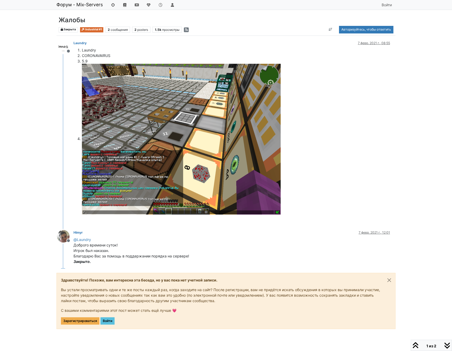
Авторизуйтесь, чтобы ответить (366, 29)
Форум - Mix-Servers (79, 4)
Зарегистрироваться (80, 321)
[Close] (389, 280)
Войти (107, 321)
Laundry (80, 43)
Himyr (78, 232)
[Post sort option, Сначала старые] (330, 29)
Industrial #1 (93, 29)
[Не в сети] (65, 46)
